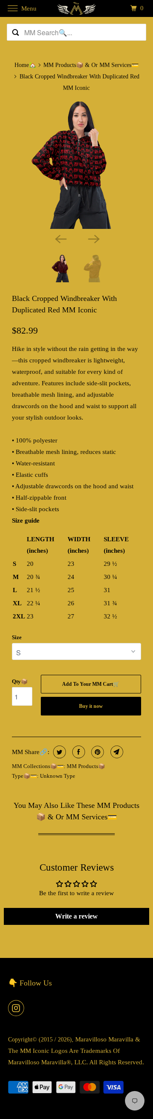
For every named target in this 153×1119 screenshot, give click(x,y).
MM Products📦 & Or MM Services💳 (91, 65)
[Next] (93, 238)
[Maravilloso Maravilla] (76, 8)
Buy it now (91, 706)
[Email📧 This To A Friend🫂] (115, 752)
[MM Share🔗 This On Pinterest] (96, 752)
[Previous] (60, 238)
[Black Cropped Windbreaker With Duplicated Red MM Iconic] (77, 164)
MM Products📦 (86, 766)
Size (17, 637)
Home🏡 (25, 65)
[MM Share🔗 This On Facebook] (77, 752)
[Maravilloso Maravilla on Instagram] (18, 1008)
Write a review (76, 916)
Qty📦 (20, 681)
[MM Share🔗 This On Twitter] (58, 752)
